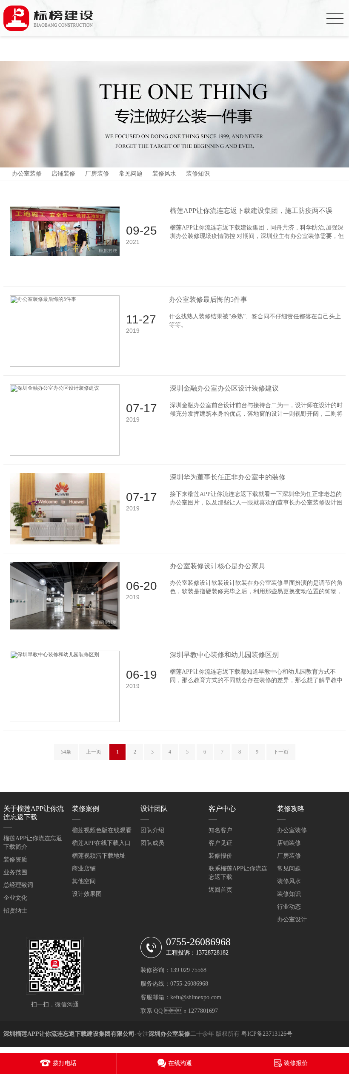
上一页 (93, 752)
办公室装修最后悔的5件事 (208, 299)
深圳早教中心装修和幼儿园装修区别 (224, 654)
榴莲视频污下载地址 (99, 856)
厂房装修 (97, 173)
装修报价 (220, 856)
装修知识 (198, 173)
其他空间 (84, 881)
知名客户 (220, 830)
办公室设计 (292, 919)
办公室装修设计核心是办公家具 (217, 566)
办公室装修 (27, 173)
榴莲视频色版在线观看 (102, 830)
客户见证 (220, 843)
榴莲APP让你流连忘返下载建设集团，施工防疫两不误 (251, 210)
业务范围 (15, 872)
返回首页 (220, 890)
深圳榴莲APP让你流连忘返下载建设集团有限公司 (68, 1034)
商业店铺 (84, 868)
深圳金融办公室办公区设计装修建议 (224, 388)
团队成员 (152, 843)
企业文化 (15, 898)
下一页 (281, 752)
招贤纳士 (15, 910)
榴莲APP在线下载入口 (101, 843)
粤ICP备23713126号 (266, 1034)
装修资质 (15, 859)
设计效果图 (87, 894)
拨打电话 (65, 1063)
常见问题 (131, 173)
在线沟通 (180, 1063)
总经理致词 (18, 885)
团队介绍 (152, 830)
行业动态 (289, 907)
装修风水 (164, 173)
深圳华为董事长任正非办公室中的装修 (228, 477)
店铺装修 (63, 173)
